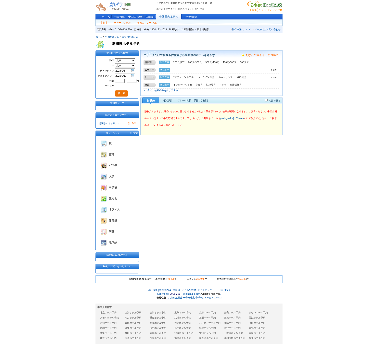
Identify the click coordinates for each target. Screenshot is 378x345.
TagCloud (224, 290)
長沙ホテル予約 (158, 322)
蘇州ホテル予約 (108, 322)
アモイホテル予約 (109, 317)
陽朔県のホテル (130, 37)
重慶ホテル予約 (158, 317)
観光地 (113, 198)
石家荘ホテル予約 (233, 333)
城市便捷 (241, 77)
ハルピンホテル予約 (209, 322)
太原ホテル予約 (133, 338)
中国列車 (119, 16)
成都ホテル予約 (207, 312)
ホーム (106, 16)
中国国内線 (165, 290)
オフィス (114, 209)
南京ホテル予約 (133, 317)
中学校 (113, 187)
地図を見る (275, 100)
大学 (111, 176)
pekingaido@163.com (232, 118)
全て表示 (164, 62)
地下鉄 (113, 242)
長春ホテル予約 (158, 338)
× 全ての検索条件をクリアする (161, 90)
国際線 (149, 16)
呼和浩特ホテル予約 (234, 338)
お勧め (151, 100)
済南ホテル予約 (257, 322)
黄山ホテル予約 (207, 333)
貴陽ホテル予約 (257, 333)
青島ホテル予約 (232, 317)
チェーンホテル (122, 22)
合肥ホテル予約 (158, 328)
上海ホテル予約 (133, 312)
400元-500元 (229, 62)
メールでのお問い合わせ (268, 29)
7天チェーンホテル (183, 77)
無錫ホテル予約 (207, 328)
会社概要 (153, 290)
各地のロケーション (147, 22)
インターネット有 (182, 84)
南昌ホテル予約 (182, 338)
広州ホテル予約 (182, 312)
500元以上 (245, 62)
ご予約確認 (190, 16)
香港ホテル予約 (108, 333)
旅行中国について (241, 29)
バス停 (113, 165)
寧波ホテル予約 (232, 328)
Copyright (163, 294)
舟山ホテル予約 (133, 333)
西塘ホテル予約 (108, 328)
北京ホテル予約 (108, 312)
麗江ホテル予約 (257, 317)
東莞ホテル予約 (257, 328)
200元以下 (178, 62)
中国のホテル (112, 37)
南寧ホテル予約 (158, 333)
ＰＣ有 (222, 84)
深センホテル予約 (258, 312)
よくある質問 (189, 290)
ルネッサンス (225, 77)
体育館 (113, 220)
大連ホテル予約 (182, 322)
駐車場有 (211, 84)
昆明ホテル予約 (182, 328)
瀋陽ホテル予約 (232, 322)
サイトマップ (205, 290)
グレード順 (184, 100)
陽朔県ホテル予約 (208, 338)
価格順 (167, 100)
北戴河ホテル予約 (183, 333)
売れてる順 (201, 100)
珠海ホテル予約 (108, 338)
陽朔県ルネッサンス (109, 123)
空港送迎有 (236, 84)
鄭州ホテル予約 (133, 328)
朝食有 (199, 84)
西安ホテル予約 (232, 312)
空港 (111, 154)
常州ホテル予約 (257, 338)
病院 (111, 231)
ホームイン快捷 (206, 77)
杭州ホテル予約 (158, 312)
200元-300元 (195, 62)
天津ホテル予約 (133, 322)
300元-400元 (212, 62)
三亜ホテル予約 (207, 317)
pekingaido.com (191, 294)
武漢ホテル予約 (182, 317)
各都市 (104, 22)
